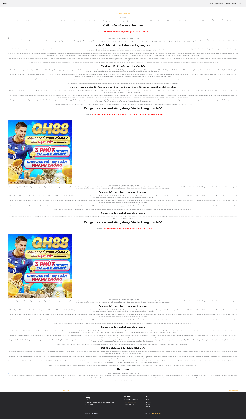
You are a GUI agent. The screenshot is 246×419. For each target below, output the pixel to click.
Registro (240, 3)
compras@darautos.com (130, 402)
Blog (117, 13)
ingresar (234, 3)
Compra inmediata (219, 3)
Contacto (228, 3)
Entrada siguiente (234, 390)
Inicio (211, 3)
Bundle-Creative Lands (156, 413)
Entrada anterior (64, 390)
